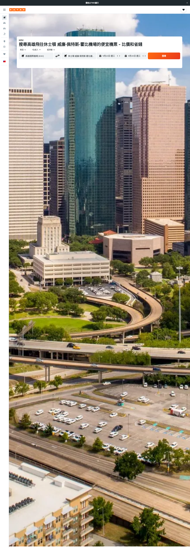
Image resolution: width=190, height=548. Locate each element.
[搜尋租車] (4, 28)
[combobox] (23, 49)
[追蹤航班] (4, 46)
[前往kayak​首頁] (17, 9)
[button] (187, 3)
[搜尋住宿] (4, 23)
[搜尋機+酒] (4, 33)
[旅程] (4, 54)
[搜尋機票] (4, 17)
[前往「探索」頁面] (4, 41)
